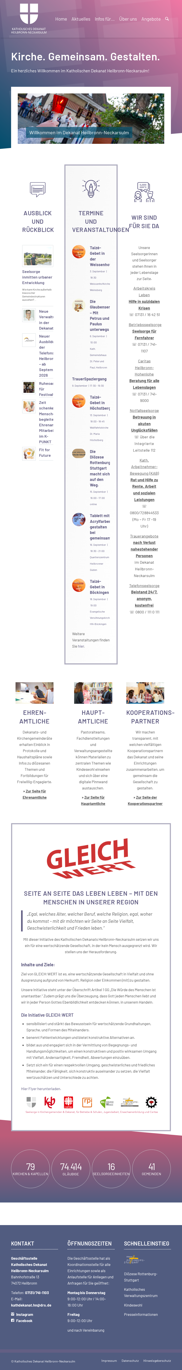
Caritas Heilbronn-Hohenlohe (144, 374)
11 (108, 139)
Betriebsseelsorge (145, 331)
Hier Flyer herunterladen (40, 1088)
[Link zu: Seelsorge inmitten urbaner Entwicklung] (37, 256)
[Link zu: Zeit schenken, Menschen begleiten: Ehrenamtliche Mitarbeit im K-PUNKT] (29, 406)
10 (105, 139)
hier (81, 646)
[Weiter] (154, 118)
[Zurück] (27, 118)
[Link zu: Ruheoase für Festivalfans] (29, 387)
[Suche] (167, 19)
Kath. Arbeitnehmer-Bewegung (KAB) (144, 467)
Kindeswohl (133, 1305)
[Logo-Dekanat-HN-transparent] (29, 19)
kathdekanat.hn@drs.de (31, 1305)
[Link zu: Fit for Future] (29, 453)
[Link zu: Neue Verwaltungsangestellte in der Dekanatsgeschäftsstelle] (29, 315)
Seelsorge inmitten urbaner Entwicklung (37, 277)
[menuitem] (61, 19)
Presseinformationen (141, 1314)
